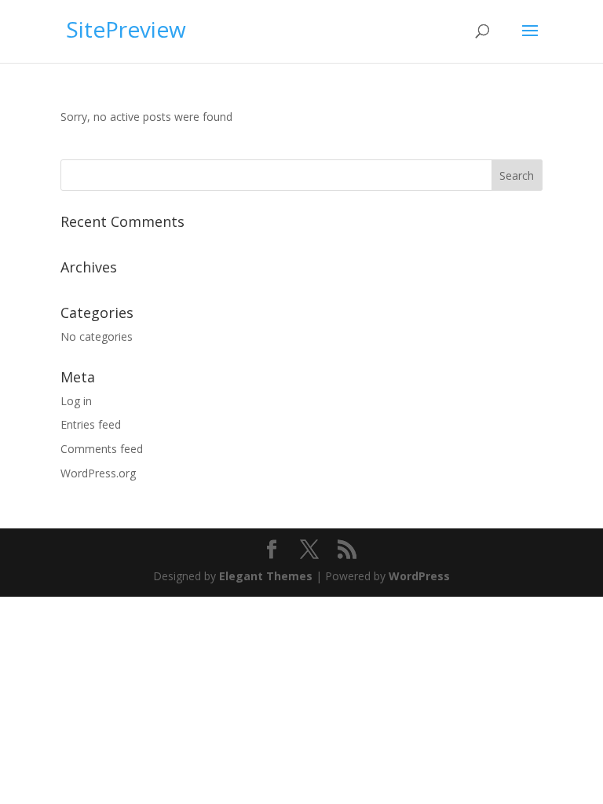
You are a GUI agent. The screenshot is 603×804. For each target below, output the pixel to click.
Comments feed (101, 448)
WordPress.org (98, 473)
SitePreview (126, 29)
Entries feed (90, 424)
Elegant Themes (265, 575)
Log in (76, 400)
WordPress (419, 575)
